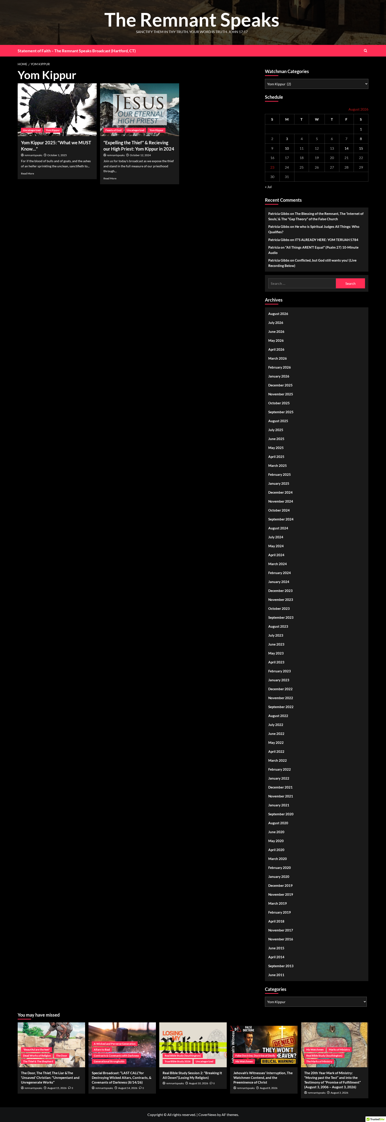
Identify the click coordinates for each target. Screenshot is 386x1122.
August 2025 (278, 421)
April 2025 (276, 457)
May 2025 (276, 448)
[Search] (365, 51)
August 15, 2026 (57, 1088)
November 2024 (280, 501)
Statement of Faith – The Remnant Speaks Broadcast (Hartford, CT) (77, 50)
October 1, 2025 (57, 155)
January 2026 (278, 376)
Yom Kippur (53, 130)
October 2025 (279, 403)
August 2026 (278, 314)
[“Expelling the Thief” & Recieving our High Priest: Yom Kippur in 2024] (139, 109)
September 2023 (281, 617)
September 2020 (281, 814)
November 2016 (280, 939)
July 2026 (275, 323)
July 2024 (275, 537)
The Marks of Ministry (319, 1061)
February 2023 (279, 671)
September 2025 (281, 412)
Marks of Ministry (339, 1049)
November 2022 (280, 698)
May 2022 (276, 742)
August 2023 (278, 626)
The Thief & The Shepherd (38, 1061)
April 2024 (276, 555)
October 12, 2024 (140, 155)
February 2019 (279, 912)
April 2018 (276, 921)
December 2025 (280, 385)
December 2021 (280, 787)
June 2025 (276, 439)
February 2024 (279, 573)
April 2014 (276, 957)
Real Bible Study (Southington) (183, 1055)
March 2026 (277, 358)
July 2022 (275, 725)
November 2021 (280, 796)
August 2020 (278, 823)
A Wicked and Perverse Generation (115, 1043)
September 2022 (281, 707)
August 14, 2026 (127, 1088)
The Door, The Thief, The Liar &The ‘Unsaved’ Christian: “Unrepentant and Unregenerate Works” (50, 1077)
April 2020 (276, 850)
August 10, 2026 (198, 1083)
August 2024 (278, 528)
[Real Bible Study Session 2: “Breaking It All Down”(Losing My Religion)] (193, 1044)
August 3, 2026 (339, 1092)
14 (346, 148)
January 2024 (278, 582)
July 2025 (275, 430)
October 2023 (279, 608)
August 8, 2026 (268, 1088)
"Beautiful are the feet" (36, 1049)
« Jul (268, 187)
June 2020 (276, 832)
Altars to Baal (102, 1049)
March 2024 (277, 564)
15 (361, 148)
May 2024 (276, 546)
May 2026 (276, 340)
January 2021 (278, 805)
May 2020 (276, 841)
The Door (61, 1055)
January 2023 (278, 680)
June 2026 (276, 331)
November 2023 (280, 600)
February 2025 (279, 474)
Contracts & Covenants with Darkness (116, 1055)
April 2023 (276, 662)
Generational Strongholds (109, 1061)
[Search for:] (302, 283)
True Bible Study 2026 (178, 1061)
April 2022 (276, 751)
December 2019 (280, 885)
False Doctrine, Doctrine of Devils (255, 1055)
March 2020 (277, 859)
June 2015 (276, 948)
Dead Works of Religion (37, 1055)
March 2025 (277, 465)
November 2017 (280, 930)
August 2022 (278, 716)
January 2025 (278, 483)
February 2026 (279, 367)
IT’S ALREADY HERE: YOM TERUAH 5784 (326, 240)
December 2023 (280, 591)
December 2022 (280, 689)
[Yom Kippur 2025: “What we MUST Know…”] (57, 109)
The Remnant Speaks (191, 19)
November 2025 (280, 394)
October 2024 (279, 510)
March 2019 (277, 903)
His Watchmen (244, 1061)
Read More (27, 173)
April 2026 (276, 349)
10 (287, 148)
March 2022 (277, 760)
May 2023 (276, 653)
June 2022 (276, 734)
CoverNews (207, 1114)
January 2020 (278, 877)
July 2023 (275, 635)
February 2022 (279, 769)
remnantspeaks (33, 155)
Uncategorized (32, 130)
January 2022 (278, 778)
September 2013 (281, 966)
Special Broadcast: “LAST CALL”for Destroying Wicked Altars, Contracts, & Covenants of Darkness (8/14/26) (121, 1077)
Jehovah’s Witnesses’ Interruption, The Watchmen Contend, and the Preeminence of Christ (263, 1077)
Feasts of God (113, 130)
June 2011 (276, 975)
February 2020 (279, 868)
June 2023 (276, 644)
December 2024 (280, 492)
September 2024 (281, 519)
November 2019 (280, 894)
